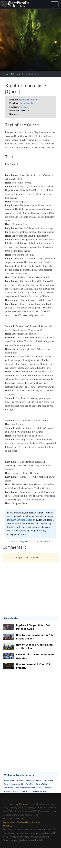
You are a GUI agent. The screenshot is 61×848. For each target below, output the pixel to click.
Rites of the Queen (19, 541)
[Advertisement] (30, 39)
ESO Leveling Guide (21, 520)
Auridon (24, 107)
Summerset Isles (27, 103)
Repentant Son (43, 541)
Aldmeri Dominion (27, 99)
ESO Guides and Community (16, 804)
